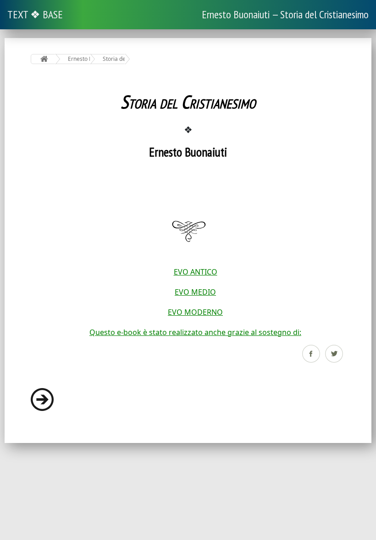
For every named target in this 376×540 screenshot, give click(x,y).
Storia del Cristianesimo (114, 59)
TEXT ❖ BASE (35, 14)
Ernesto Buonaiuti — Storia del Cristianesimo (285, 14)
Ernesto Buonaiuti (79, 59)
